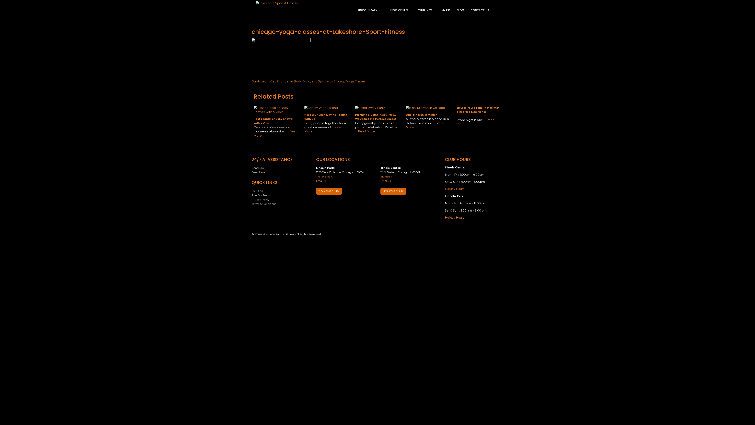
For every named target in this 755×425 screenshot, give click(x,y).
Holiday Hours (454, 189)
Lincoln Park (368, 10)
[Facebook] (319, 203)
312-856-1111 (387, 176)
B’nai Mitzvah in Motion (421, 114)
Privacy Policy (260, 199)
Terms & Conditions (264, 203)
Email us (321, 180)
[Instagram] (327, 203)
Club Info (425, 10)
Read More (366, 131)
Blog (460, 10)
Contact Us (479, 10)
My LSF (445, 10)
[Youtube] (342, 203)
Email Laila (258, 172)
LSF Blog (257, 190)
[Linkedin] (334, 203)
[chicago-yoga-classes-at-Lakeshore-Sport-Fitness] (281, 41)
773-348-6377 (324, 176)
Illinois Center (398, 10)
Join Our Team (261, 195)
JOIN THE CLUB (329, 191)
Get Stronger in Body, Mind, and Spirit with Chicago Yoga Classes (308, 81)
